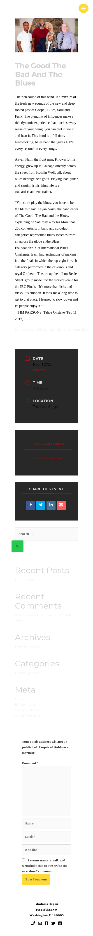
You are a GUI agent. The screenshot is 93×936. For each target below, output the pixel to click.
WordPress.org (27, 716)
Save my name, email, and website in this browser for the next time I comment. (44, 866)
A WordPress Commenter (36, 615)
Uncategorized (27, 673)
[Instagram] (60, 923)
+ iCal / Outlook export (47, 458)
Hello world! (25, 580)
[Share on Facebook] (30, 505)
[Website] (46, 850)
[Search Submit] (17, 546)
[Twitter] (53, 923)
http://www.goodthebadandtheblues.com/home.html (51, 329)
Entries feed (25, 705)
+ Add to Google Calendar (47, 443)
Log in (20, 699)
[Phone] (33, 923)
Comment (30, 763)
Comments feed (28, 710)
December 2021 (28, 647)
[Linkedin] (51, 505)
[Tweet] (40, 505)
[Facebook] (46, 923)
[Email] (61, 505)
